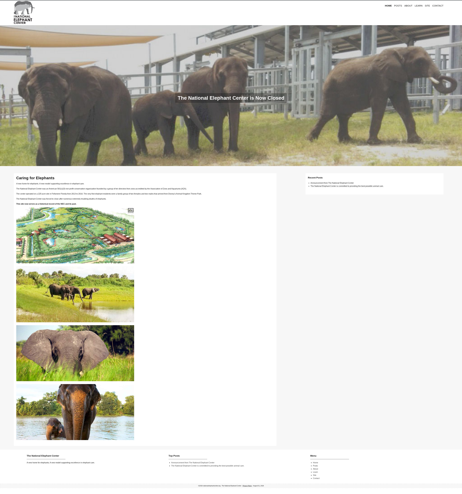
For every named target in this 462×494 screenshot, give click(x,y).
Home (388, 5)
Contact (437, 5)
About (408, 5)
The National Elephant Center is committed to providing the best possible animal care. (347, 186)
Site (427, 5)
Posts (398, 5)
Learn (419, 5)
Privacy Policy (247, 486)
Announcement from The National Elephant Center (332, 183)
